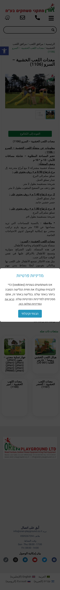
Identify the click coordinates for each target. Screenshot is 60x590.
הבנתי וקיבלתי (30, 313)
